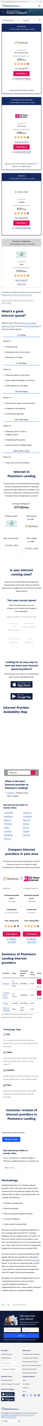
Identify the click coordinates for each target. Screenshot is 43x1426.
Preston (26, 828)
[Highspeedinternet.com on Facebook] (24, 1395)
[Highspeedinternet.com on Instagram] (31, 1395)
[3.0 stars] (21, 64)
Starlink (5, 1003)
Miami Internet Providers (30, 1369)
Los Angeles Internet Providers (31, 1354)
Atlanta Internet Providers (30, 1373)
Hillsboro (7, 820)
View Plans (19, 74)
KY (9, 1305)
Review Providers (6, 1358)
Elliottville (26, 820)
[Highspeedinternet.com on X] (27, 1395)
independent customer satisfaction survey (17, 295)
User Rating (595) (21, 142)
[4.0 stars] (24, 64)
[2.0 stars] (18, 64)
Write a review (11, 1139)
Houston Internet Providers (30, 1361)
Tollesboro (27, 813)
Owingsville (8, 835)
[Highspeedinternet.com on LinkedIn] (39, 1395)
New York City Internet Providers (32, 1365)
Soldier (6, 828)
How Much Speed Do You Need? (10, 1384)
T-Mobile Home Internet (6, 995)
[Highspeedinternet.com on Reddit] (35, 1395)
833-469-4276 (24, 152)
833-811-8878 (24, 78)
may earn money (8, 1)
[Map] (21, 745)
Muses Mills (8, 813)
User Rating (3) (21, 280)
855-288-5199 (24, 228)
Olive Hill (26, 835)
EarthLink (10, 793)
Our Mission (26, 1384)
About (24, 1380)
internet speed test (31, 326)
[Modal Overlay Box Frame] (21, 1327)
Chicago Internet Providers (30, 1358)
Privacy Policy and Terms (27, 1415)
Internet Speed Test (6, 1380)
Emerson (7, 839)
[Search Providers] (18, 1363)
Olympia (26, 824)
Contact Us (26, 1388)
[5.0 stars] (27, 64)
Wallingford (8, 816)
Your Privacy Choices (10, 1417)
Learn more (21, 284)
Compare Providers (6, 1354)
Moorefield (27, 816)
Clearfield (7, 831)
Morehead (8, 824)
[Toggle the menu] (39, 6)
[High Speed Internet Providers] (12, 6)
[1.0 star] (15, 64)
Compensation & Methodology (10, 1415)
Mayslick (26, 831)
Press (24, 1391)
